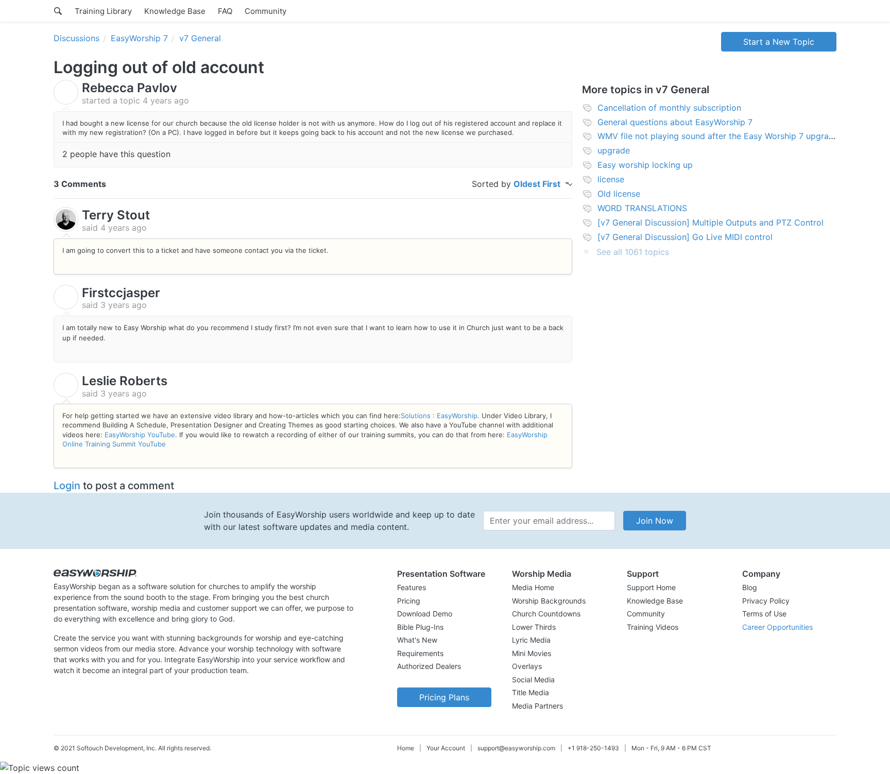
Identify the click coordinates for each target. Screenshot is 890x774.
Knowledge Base (175, 11)
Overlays (527, 666)
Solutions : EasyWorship (439, 415)
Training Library (103, 11)
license (610, 179)
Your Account (445, 748)
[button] (444, 574)
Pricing (408, 600)
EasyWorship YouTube (140, 435)
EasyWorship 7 (139, 38)
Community (265, 11)
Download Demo (424, 613)
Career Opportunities (777, 627)
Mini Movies (531, 653)
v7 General (200, 38)
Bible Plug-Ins (420, 627)
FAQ (225, 11)
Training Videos (652, 627)
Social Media (533, 679)
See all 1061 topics (632, 252)
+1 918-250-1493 (593, 748)
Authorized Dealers (429, 666)
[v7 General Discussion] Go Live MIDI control (685, 237)
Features (411, 587)
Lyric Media (531, 639)
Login (67, 485)
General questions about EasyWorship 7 (674, 122)
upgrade (613, 150)
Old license (618, 193)
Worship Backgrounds (549, 600)
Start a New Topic (778, 42)
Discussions (76, 38)
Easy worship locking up (645, 165)
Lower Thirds (534, 627)
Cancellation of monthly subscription (669, 107)
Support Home (651, 587)
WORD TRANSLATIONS (642, 208)
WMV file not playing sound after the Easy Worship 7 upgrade (717, 136)
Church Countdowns (546, 613)
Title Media (530, 692)
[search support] (58, 11)
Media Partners (537, 705)
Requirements (420, 653)
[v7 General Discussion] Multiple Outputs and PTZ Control (710, 222)
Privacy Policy (766, 600)
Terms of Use (764, 613)
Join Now (654, 520)
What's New (417, 639)
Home (405, 748)
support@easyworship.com (516, 748)
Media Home (533, 587)
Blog (749, 587)
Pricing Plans (444, 697)
